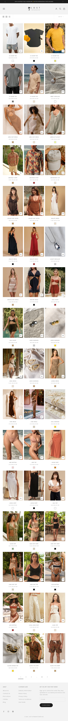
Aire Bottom (13, 462)
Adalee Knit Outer (12, 218)
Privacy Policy (23, 696)
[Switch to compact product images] (9, 16)
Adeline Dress (34, 299)
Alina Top (55, 625)
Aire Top (34, 462)
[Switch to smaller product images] (6, 16)
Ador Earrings (34, 340)
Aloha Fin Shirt (34, 666)
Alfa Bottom (55, 584)
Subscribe (46, 705)
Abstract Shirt (12, 178)
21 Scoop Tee (13, 56)
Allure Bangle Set (12, 666)
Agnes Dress (55, 381)
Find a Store (6, 696)
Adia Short (55, 299)
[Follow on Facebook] (4, 711)
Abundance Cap (55, 178)
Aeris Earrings (33, 381)
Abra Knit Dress (13, 137)
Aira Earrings (55, 422)
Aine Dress (13, 422)
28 (42, 677)
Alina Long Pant (34, 625)
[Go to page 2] (47, 677)
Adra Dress (12, 381)
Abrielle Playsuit (55, 137)
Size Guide (22, 702)
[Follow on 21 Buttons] (13, 711)
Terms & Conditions (25, 699)
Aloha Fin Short (55, 666)
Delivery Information (25, 690)
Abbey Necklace (55, 96)
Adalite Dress (55, 218)
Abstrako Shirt (34, 178)
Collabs (5, 699)
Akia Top (55, 503)
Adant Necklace (55, 259)
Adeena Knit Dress (12, 299)
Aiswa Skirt (55, 462)
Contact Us (6, 693)
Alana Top (13, 544)
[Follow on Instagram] (8, 711)
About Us (6, 690)
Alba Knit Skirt (34, 544)
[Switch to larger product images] (3, 16)
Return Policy (23, 693)
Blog (4, 702)
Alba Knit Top (13, 584)
